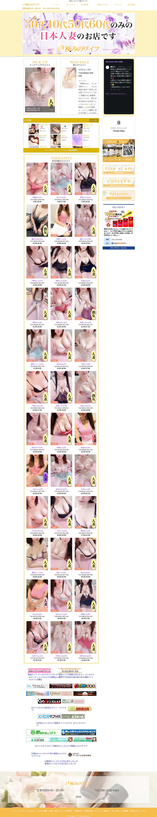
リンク (143, 811)
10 (88, 51)
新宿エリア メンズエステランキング (43, 674)
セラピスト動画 (42, 811)
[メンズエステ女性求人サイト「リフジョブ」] (73, 710)
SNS (78, 796)
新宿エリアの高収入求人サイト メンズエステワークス (76, 676)
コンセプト (21, 811)
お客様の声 (78, 811)
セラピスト (70, 5)
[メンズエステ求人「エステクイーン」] (37, 703)
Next (131, 33)
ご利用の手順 (88, 811)
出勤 (51, 811)
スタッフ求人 (115, 811)
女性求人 (106, 811)
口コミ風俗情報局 (70, 150)
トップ (56, 5)
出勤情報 (84, 5)
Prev (26, 33)
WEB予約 (69, 811)
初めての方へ (134, 811)
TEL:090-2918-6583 (51, 8)
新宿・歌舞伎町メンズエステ (54, 150)
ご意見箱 (125, 811)
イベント (118, 5)
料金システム (102, 5)
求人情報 (131, 5)
